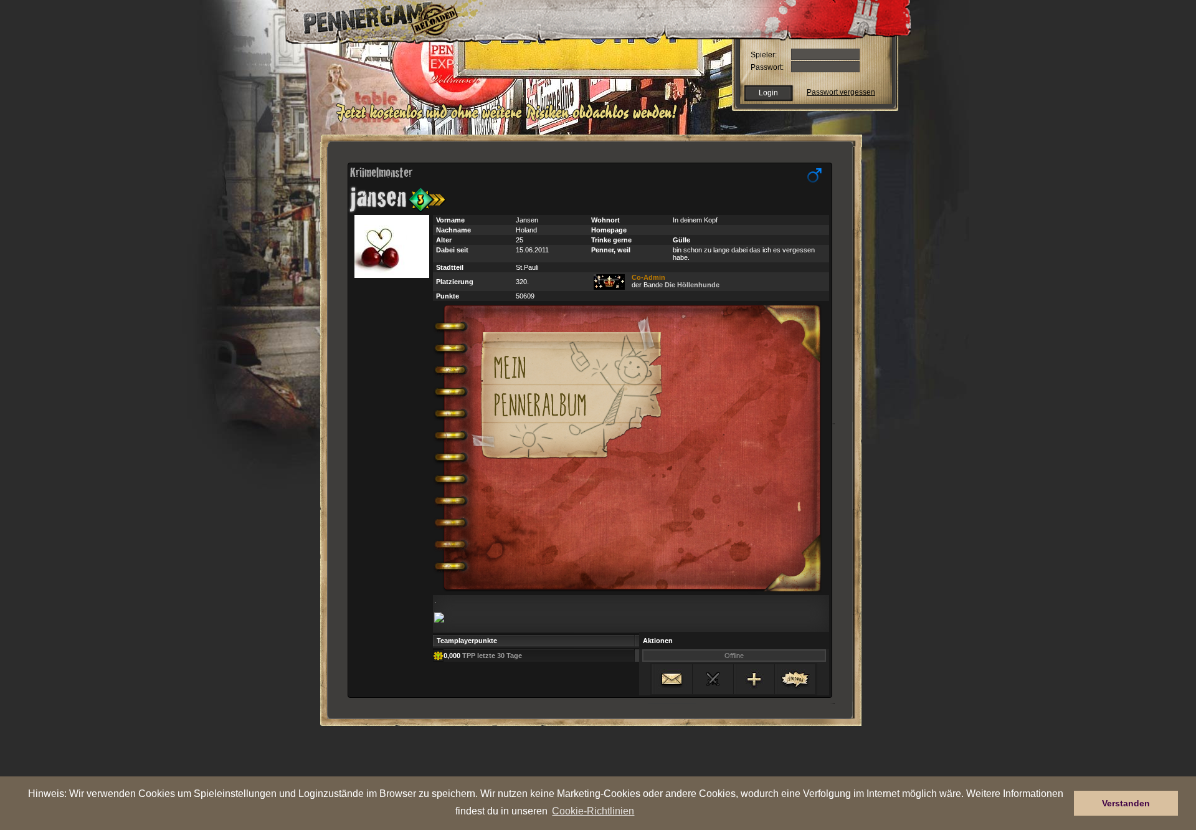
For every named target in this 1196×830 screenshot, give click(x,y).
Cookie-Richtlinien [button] (593, 810)
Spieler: (764, 54)
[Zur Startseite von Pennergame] (372, 18)
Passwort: (767, 67)
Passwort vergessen (841, 92)
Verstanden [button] (1126, 803)
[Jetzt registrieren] (510, 119)
